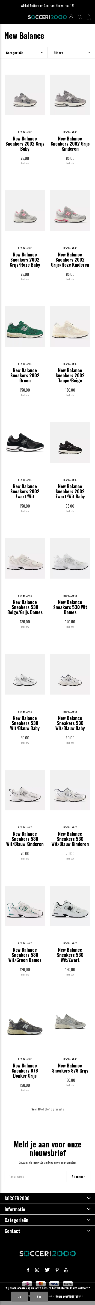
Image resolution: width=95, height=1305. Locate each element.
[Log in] (71, 17)
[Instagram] (37, 1269)
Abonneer (78, 1176)
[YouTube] (66, 1269)
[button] (8, 17)
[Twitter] (47, 1269)
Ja (19, 1297)
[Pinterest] (57, 1269)
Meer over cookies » (68, 1297)
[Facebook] (28, 1269)
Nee (39, 1297)
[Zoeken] (80, 17)
